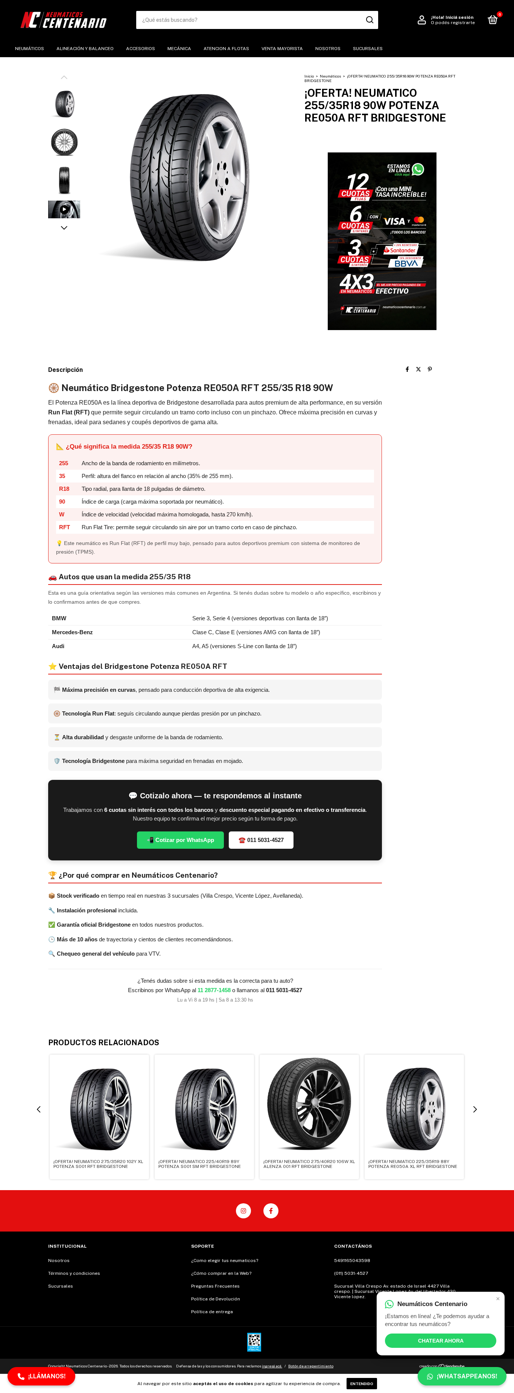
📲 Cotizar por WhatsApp (180, 840)
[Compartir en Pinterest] (430, 369)
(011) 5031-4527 (351, 1273)
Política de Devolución (215, 1299)
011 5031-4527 (284, 990)
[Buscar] (369, 20)
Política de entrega (212, 1311)
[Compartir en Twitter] (418, 369)
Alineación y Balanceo (85, 48)
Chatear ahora (441, 1341)
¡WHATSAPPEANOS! (467, 1376)
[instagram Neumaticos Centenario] (243, 1210)
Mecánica (179, 48)
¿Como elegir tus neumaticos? (224, 1260)
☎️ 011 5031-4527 (261, 840)
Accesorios (140, 48)
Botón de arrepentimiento (310, 1366)
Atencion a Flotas (226, 48)
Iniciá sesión (459, 17)
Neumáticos (29, 48)
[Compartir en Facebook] (407, 369)
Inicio (309, 76)
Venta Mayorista (282, 48)
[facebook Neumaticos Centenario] (270, 1210)
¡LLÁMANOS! (46, 1376)
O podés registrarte (453, 22)
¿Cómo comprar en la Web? (221, 1273)
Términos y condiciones (74, 1273)
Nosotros (328, 48)
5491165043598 (352, 1260)
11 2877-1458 (214, 990)
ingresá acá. (272, 1366)
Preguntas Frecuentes (215, 1286)
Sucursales (368, 48)
